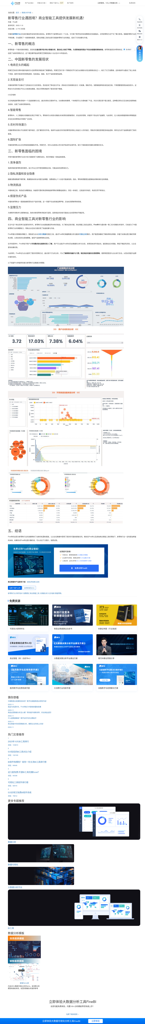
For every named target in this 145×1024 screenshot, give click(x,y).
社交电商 (51, 593)
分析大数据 (42, 234)
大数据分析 (44, 593)
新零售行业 (17, 34)
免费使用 (132, 3)
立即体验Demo (29, 588)
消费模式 (26, 593)
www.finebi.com (33, 582)
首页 (17, 12)
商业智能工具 (34, 593)
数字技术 (19, 593)
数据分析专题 (27, 12)
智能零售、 (59, 593)
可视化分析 (83, 234)
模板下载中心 (56, 3)
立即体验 (95, 1021)
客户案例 (70, 3)
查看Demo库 (24, 983)
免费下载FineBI (14, 588)
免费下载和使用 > (72, 1014)
